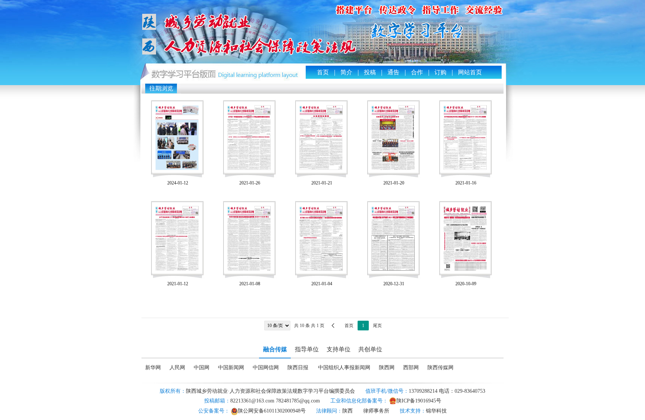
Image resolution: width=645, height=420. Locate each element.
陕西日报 (297, 367)
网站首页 (470, 72)
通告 (393, 72)
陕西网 (387, 367)
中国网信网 (266, 367)
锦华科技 (436, 411)
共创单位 (370, 349)
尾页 (377, 325)
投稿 (370, 72)
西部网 (411, 367)
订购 (440, 72)
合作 (417, 72)
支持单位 (338, 349)
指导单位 (307, 349)
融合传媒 (275, 349)
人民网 (177, 367)
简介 (346, 72)
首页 (323, 72)
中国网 (201, 367)
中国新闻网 (231, 367)
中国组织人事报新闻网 (344, 367)
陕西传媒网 (440, 367)
